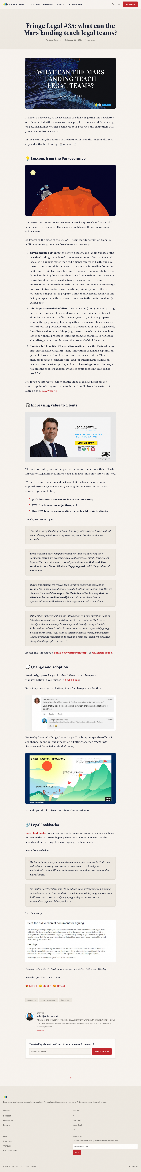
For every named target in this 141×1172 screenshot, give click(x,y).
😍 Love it (31, 986)
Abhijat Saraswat (47, 1016)
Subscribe (130, 4)
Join (77, 1153)
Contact (6, 1146)
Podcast (61, 4)
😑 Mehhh (45, 986)
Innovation (65, 1000)
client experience (48, 1000)
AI (73, 1116)
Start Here (35, 4)
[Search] (112, 4)
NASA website (48, 390)
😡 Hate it (59, 986)
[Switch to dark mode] (119, 4)
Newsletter (48, 4)
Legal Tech (77, 1125)
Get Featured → (75, 4)
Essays (6, 1125)
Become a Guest (10, 1150)
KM (74, 1129)
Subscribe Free (102, 1051)
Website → (41, 1031)
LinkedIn (134, 1166)
